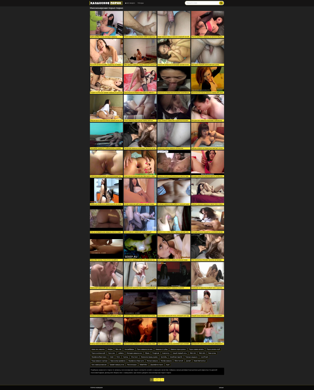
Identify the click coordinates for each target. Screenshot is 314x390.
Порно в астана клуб (98, 353)
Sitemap (221, 387)
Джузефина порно (156, 364)
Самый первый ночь (180, 353)
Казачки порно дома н (178, 349)
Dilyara (147, 353)
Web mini (193, 353)
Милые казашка (152, 361)
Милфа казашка (166, 361)
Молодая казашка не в (134, 353)
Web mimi (202, 353)
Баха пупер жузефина (117, 361)
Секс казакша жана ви (99, 364)
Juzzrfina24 (204, 357)
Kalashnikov (143, 364)
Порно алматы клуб (213, 349)
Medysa (110, 349)
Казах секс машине (98, 349)
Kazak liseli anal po (200, 361)
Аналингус (166, 353)
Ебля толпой (179, 361)
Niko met (118, 349)
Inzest (112, 357)
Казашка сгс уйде (162, 349)
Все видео (130, 3)
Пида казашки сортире (99, 361)
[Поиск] (221, 3)
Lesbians (121, 353)
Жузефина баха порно (99, 357)
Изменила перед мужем (149, 357)
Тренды (141, 3)
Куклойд (164, 357)
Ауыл (168, 364)
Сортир (125, 357)
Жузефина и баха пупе (136, 361)
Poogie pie (155, 353)
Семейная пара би (176, 357)
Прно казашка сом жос (145, 349)
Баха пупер (212, 353)
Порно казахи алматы (196, 349)
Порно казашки (96, 387)
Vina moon (134, 357)
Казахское (105, 3)
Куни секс (111, 353)
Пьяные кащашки (191, 357)
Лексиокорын (132, 364)
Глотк (118, 357)
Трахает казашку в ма (117, 364)
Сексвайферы (129, 349)
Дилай (188, 361)
